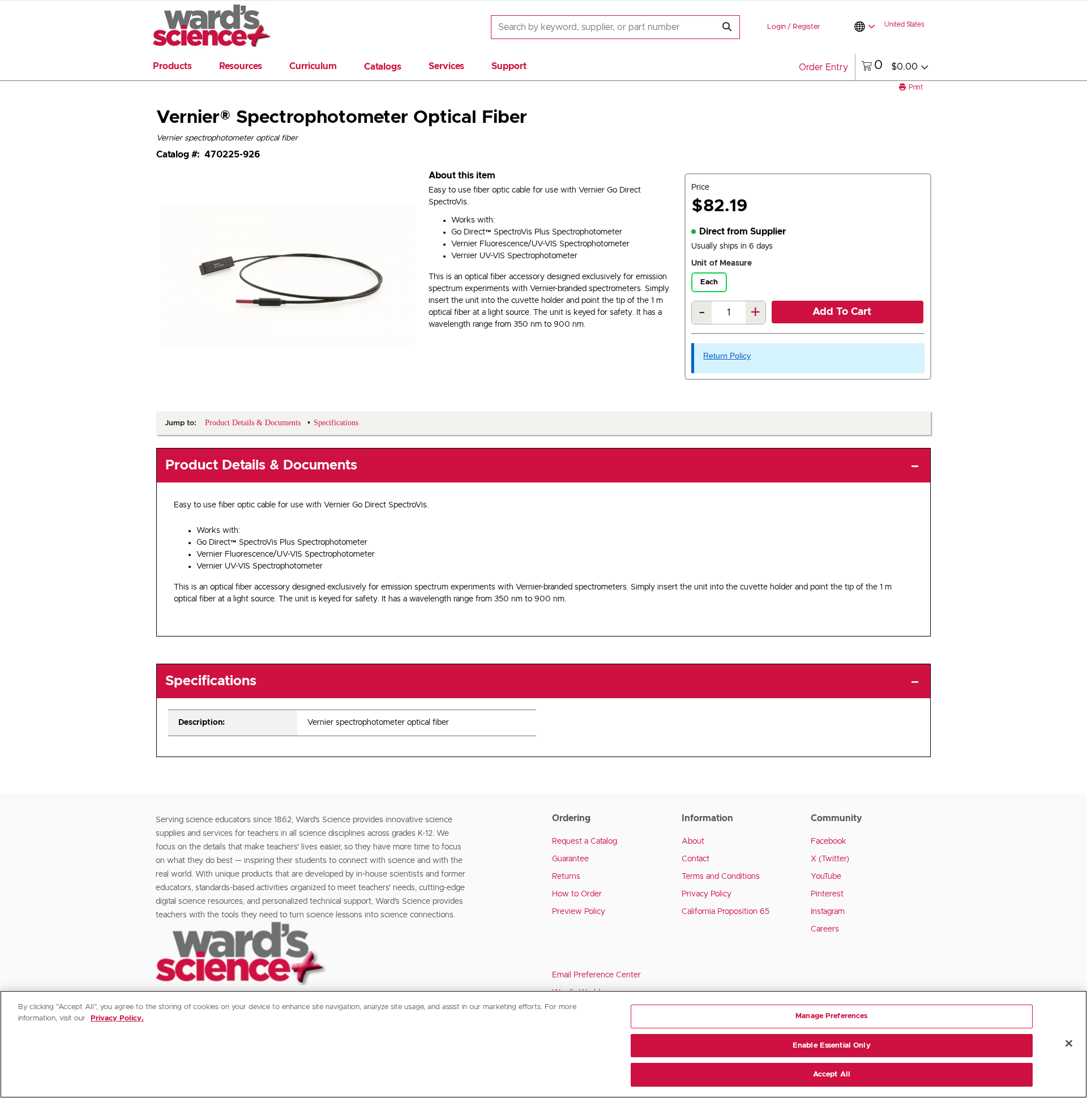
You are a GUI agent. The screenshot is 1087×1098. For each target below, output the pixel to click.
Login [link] (776, 27)
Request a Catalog (584, 841)
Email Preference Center (596, 975)
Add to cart (841, 312)
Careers (825, 929)
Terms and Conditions (721, 877)
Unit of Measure (721, 263)
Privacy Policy (706, 894)
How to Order (577, 894)
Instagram (828, 912)
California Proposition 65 (725, 912)
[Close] (1068, 1043)
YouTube (826, 877)
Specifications (210, 681)
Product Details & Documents (261, 465)
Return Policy (727, 355)
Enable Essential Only (832, 1045)
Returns (566, 877)
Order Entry (823, 67)
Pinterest (827, 894)
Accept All (831, 1074)
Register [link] (806, 27)
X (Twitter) (830, 859)
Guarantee (570, 859)
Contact (695, 859)
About (693, 841)
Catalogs (382, 66)
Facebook (828, 841)
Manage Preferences (831, 1016)
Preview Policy (578, 912)
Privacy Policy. (117, 1018)
